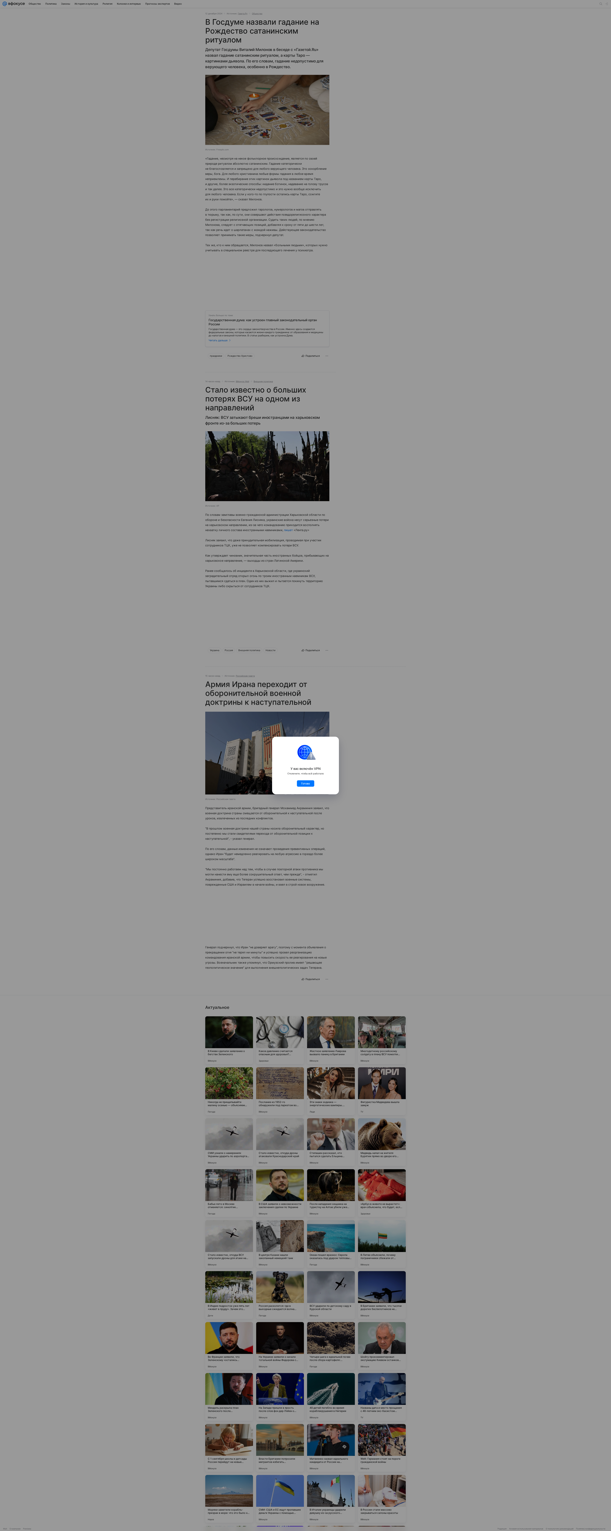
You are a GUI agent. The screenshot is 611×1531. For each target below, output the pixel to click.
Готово (305, 783)
